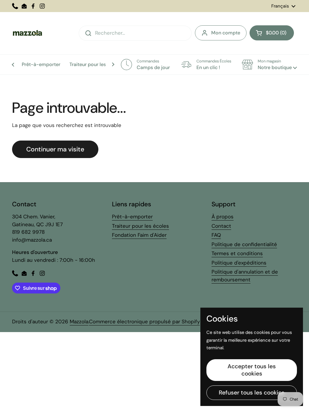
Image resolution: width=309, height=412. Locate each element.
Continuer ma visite (55, 149)
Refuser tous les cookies (252, 392)
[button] (272, 32)
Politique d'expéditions (239, 262)
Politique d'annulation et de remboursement (245, 275)
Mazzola (79, 321)
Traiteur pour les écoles (140, 226)
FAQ (216, 235)
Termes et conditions (237, 253)
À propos (223, 216)
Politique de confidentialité (244, 244)
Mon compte (225, 33)
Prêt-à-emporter (132, 216)
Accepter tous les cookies (252, 370)
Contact (221, 226)
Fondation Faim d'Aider (139, 235)
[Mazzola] (27, 33)
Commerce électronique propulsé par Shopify (144, 321)
